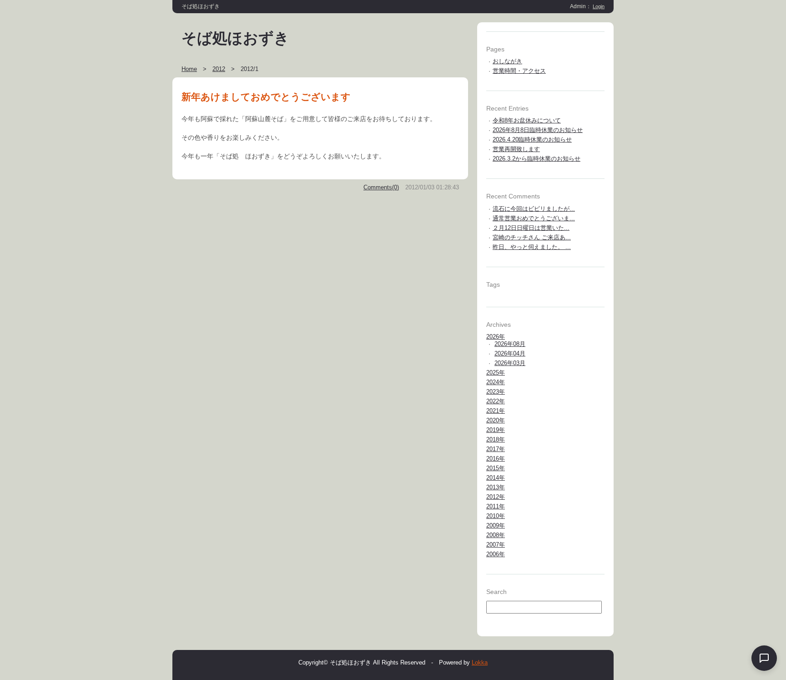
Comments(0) (381, 187)
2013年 (495, 487)
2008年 (495, 535)
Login (599, 6)
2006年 (495, 554)
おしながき (507, 61)
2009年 (495, 525)
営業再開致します (516, 149)
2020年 (495, 420)
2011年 (495, 506)
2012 (218, 69)
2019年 (495, 429)
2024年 (495, 382)
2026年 (495, 336)
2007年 (495, 544)
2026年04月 (509, 353)
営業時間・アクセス (519, 70)
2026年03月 (509, 363)
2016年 (495, 458)
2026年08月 (509, 343)
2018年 (495, 439)
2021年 (495, 410)
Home (189, 69)
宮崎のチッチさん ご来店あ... (532, 237)
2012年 (495, 496)
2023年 (495, 391)
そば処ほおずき (235, 38)
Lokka (480, 662)
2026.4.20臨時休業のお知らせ (532, 139)
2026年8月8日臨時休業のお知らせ (538, 130)
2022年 (495, 401)
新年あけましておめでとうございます (266, 96)
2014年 (495, 477)
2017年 (495, 449)
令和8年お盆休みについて (527, 120)
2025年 (495, 372)
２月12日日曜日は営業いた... (531, 227)
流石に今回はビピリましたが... (534, 208)
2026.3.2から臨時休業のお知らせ (536, 158)
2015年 (495, 468)
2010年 (495, 516)
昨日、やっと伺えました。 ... (532, 247)
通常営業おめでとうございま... (534, 218)
